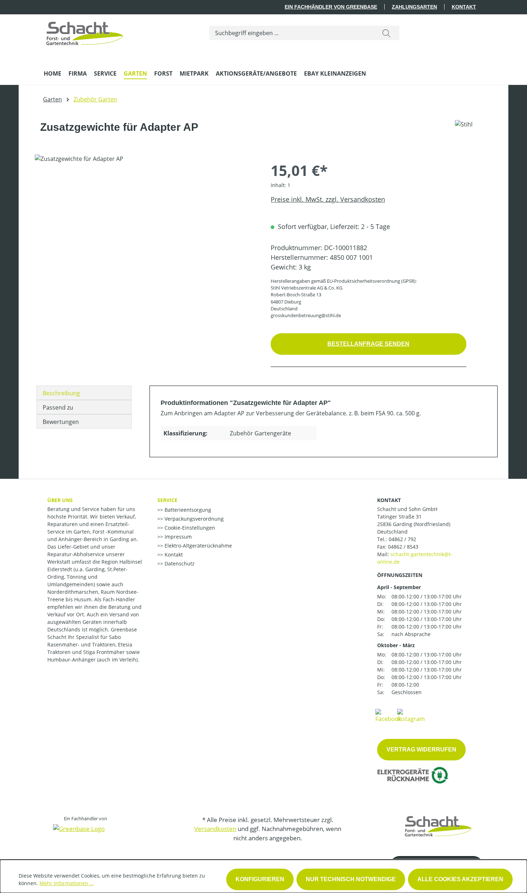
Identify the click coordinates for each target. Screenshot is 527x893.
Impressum (177, 536)
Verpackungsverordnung (193, 518)
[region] (146, 231)
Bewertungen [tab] (61, 422)
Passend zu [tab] (58, 407)
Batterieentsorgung (187, 509)
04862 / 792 (402, 539)
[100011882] (145, 231)
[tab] (84, 393)
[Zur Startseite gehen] (85, 31)
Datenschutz (179, 563)
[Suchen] (386, 33)
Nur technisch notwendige (351, 879)
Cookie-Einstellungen (189, 527)
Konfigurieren (260, 879)
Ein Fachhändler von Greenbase (331, 7)
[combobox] (291, 33)
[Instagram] (411, 715)
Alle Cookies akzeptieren (460, 879)
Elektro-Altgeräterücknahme (197, 545)
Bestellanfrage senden (368, 344)
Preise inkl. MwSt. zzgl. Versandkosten (328, 199)
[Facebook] (388, 715)
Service (167, 500)
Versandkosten (215, 829)
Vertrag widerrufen (421, 749)
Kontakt (464, 7)
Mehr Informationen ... (66, 883)
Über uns (60, 500)
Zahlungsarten (414, 7)
